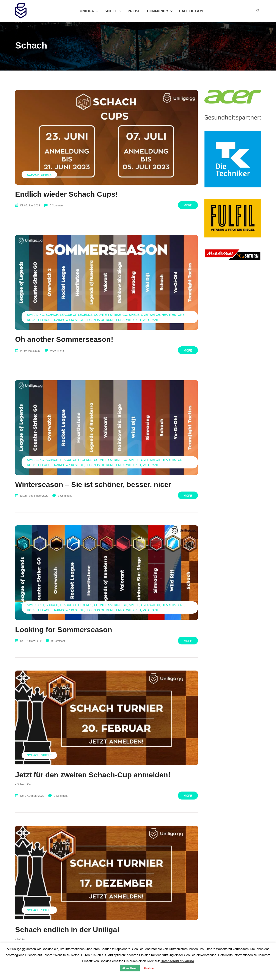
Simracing (35, 314)
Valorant (151, 320)
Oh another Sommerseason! (64, 339)
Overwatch (150, 314)
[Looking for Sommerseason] (106, 572)
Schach (33, 174)
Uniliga (87, 11)
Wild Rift (133, 320)
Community (157, 11)
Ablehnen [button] (149, 968)
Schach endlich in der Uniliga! (67, 929)
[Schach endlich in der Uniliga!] (106, 873)
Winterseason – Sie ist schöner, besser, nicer (93, 484)
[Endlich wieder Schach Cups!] (106, 137)
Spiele (46, 174)
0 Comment (56, 205)
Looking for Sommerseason (63, 629)
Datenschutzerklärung (177, 960)
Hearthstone (173, 314)
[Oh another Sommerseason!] (106, 282)
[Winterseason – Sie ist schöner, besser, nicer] (106, 427)
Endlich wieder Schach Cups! (66, 194)
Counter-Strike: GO (110, 314)
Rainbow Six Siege (69, 320)
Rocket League (39, 320)
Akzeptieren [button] (129, 968)
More (188, 205)
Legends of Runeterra (105, 320)
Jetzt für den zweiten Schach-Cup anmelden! (92, 775)
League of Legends (76, 314)
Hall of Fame (192, 11)
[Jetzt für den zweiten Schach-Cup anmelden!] (106, 718)
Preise (134, 11)
